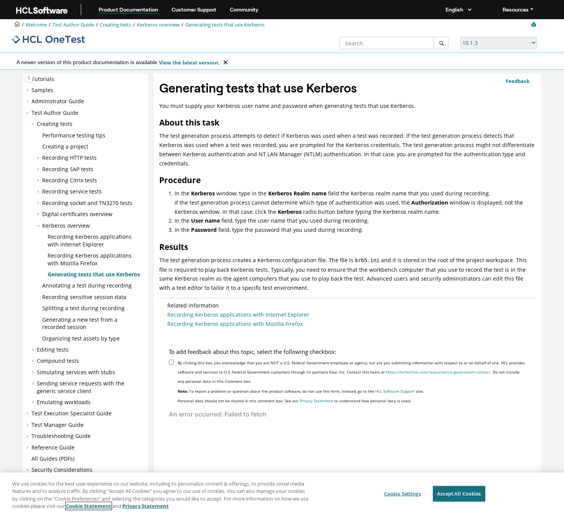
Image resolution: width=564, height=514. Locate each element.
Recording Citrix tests (69, 180)
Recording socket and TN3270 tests (87, 202)
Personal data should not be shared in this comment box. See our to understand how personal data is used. (294, 400)
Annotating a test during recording (87, 285)
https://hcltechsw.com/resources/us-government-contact (438, 372)
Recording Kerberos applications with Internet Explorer (90, 240)
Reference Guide (52, 447)
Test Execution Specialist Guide (71, 413)
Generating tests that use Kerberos (225, 24)
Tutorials (42, 78)
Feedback (517, 81)
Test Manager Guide (57, 424)
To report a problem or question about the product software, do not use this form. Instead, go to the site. (301, 391)
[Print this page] (534, 25)
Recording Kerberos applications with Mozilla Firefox (90, 259)
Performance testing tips (74, 135)
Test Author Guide (73, 24)
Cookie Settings (402, 493)
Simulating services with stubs (76, 371)
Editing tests (53, 349)
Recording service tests (72, 191)
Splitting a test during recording (83, 308)
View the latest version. (189, 62)
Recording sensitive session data (84, 296)
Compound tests (58, 360)
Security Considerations (61, 469)
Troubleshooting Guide (61, 436)
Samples (42, 89)
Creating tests (115, 24)
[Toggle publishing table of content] (29, 78)
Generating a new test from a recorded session (79, 323)
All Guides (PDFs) (52, 458)
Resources (516, 9)
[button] (28, 90)
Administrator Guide (57, 101)
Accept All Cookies (459, 493)
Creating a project (65, 146)
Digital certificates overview (77, 214)
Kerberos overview (158, 24)
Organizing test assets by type (81, 338)
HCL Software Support (395, 391)
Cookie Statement (88, 505)
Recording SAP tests (67, 168)
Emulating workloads (64, 402)
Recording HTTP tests (69, 157)
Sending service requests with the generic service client (80, 387)
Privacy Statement (316, 400)
